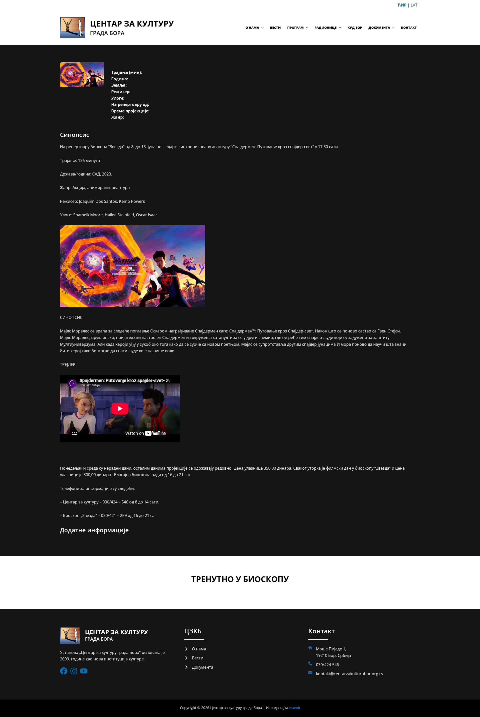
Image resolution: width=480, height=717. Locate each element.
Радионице (325, 27)
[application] (261, 28)
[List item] (64, 671)
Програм (295, 27)
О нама (252, 27)
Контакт (409, 27)
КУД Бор (355, 27)
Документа (379, 27)
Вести (275, 27)
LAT (414, 5)
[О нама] (195, 649)
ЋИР (402, 5)
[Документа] (198, 667)
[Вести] (193, 658)
